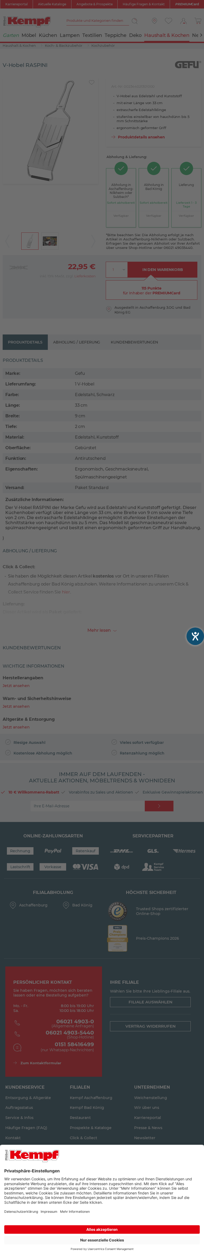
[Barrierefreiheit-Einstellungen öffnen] (195, 636)
